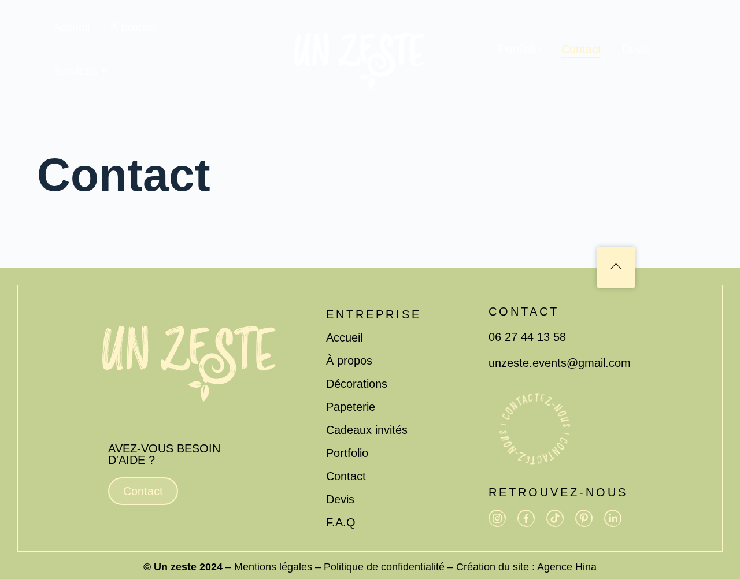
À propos (133, 27)
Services (75, 71)
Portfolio (519, 49)
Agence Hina (567, 567)
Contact (581, 49)
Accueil (71, 27)
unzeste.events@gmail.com (560, 363)
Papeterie (350, 406)
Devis (636, 49)
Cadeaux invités (367, 430)
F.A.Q (341, 522)
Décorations (356, 383)
